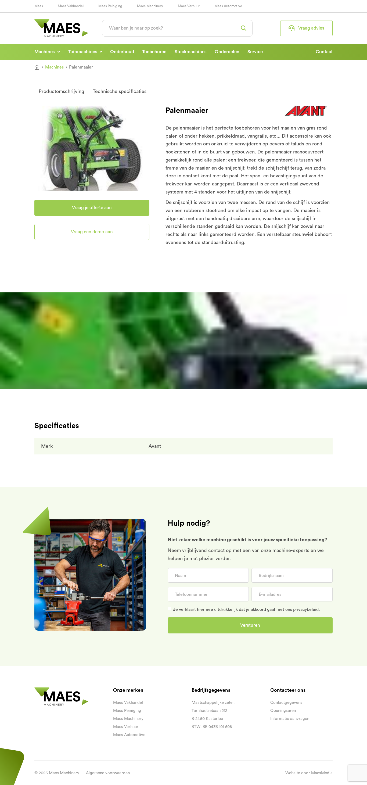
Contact (324, 51)
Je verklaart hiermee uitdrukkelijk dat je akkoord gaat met (246, 609)
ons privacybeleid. (302, 609)
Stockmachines (191, 51)
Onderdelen (227, 51)
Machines (45, 51)
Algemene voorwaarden (108, 773)
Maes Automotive (228, 6)
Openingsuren (283, 711)
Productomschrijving (61, 91)
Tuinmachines (83, 51)
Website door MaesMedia (309, 773)
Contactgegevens (286, 703)
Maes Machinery (150, 6)
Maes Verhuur (189, 6)
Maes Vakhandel (71, 6)
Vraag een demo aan (92, 232)
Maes (38, 6)
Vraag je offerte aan (304, 91)
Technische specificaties (119, 91)
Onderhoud (122, 51)
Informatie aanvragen (289, 719)
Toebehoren (154, 51)
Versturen (250, 625)
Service (255, 51)
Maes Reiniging (110, 6)
